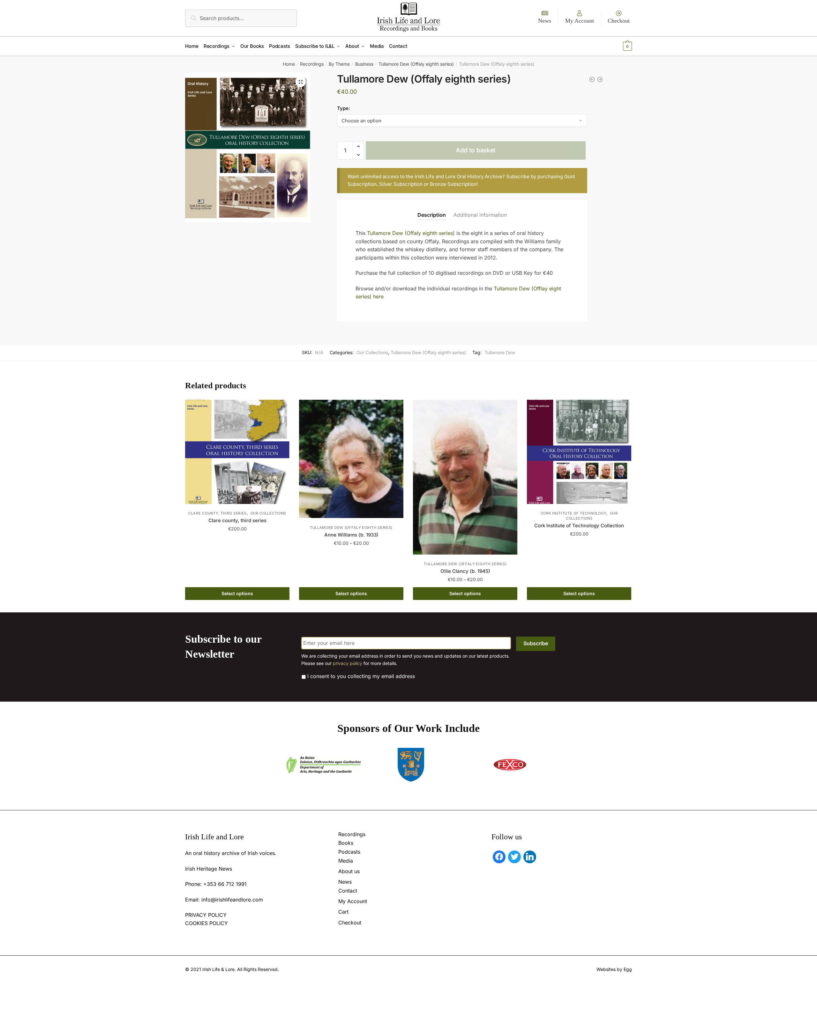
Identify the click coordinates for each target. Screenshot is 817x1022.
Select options (237, 593)
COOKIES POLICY (206, 923)
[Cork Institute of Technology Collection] (579, 452)
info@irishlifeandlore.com (232, 899)
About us (349, 871)
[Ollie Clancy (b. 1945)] (465, 477)
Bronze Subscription (453, 184)
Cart (343, 912)
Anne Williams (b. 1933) (351, 535)
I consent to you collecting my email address (361, 676)
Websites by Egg (614, 969)
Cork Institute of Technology (573, 513)
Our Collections (372, 352)
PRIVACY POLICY (206, 915)
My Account (579, 21)
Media (345, 861)
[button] (301, 82)
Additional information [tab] (480, 215)
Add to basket (476, 150)
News (544, 21)
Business (364, 64)
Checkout (619, 21)
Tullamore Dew (499, 352)
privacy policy (347, 663)
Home (289, 64)
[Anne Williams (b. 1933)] (351, 459)
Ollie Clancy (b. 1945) (465, 571)
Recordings (312, 64)
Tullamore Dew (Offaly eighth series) (416, 64)
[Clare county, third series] (237, 452)
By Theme (339, 64)
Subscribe (535, 643)
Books (345, 843)
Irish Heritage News (208, 868)
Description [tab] (431, 215)
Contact (347, 890)
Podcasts (349, 852)
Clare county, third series (217, 513)
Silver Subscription (401, 184)
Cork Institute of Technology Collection (579, 525)
